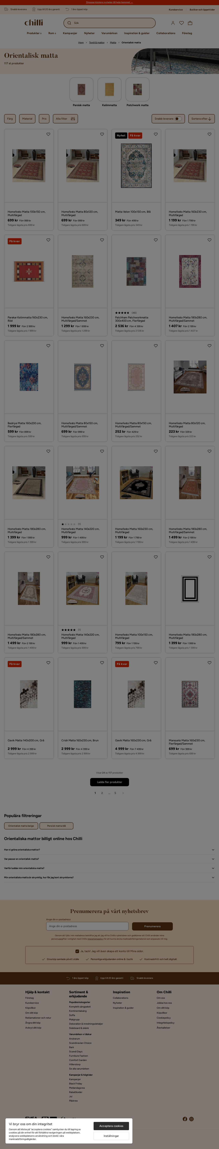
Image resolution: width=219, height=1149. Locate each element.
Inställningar (111, 1136)
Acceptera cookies (111, 1126)
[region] (68, 1131)
